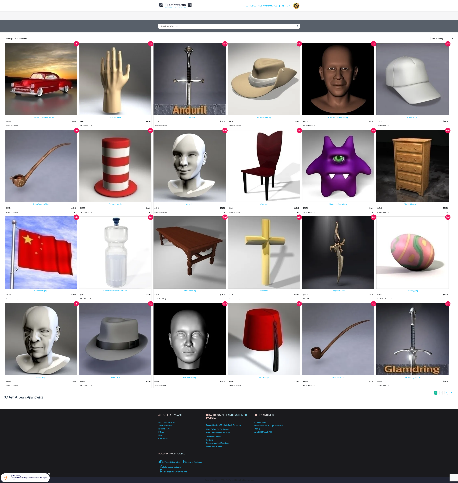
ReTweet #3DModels (171, 462)
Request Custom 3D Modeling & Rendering (223, 425)
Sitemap (257, 429)
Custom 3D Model (267, 6)
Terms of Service (165, 425)
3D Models (251, 6)
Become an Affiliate (214, 446)
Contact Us (163, 438)
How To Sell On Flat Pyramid (218, 432)
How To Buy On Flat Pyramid (218, 429)
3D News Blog (260, 422)
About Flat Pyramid (166, 422)
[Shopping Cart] (283, 6)
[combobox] (229, 26)
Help (160, 435)
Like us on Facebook (193, 462)
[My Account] (279, 6)
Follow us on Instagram (172, 467)
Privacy (161, 432)
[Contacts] (290, 6)
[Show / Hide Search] (287, 6)
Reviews (209, 440)
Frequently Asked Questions (217, 443)
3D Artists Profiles (213, 436)
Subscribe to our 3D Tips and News (268, 425)
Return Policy (163, 429)
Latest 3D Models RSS (263, 432)
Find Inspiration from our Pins (174, 471)
